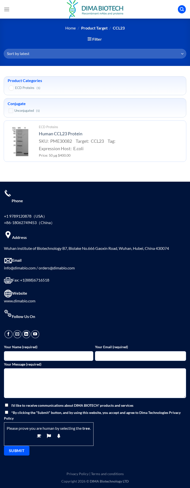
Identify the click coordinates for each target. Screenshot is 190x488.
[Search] (182, 9)
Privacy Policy (78, 474)
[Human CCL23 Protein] (20, 141)
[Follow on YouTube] (35, 334)
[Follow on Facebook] (8, 334)
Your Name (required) (20, 347)
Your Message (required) (22, 364)
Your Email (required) (111, 347)
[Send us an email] (17, 334)
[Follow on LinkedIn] (26, 334)
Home (70, 28)
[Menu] (7, 9)
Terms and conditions (107, 474)
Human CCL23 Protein (60, 133)
